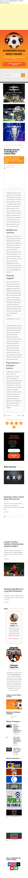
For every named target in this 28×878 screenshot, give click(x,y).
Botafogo (7, 145)
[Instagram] (14, 864)
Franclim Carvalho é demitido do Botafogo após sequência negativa (13, 544)
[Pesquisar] (23, 75)
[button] (7, 423)
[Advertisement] (14, 17)
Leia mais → (7, 512)
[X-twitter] (18, 864)
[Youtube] (12, 868)
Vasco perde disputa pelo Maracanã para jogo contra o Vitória (17, 740)
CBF (7, 147)
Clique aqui (14, 98)
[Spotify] (16, 868)
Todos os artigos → (14, 638)
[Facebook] (10, 864)
